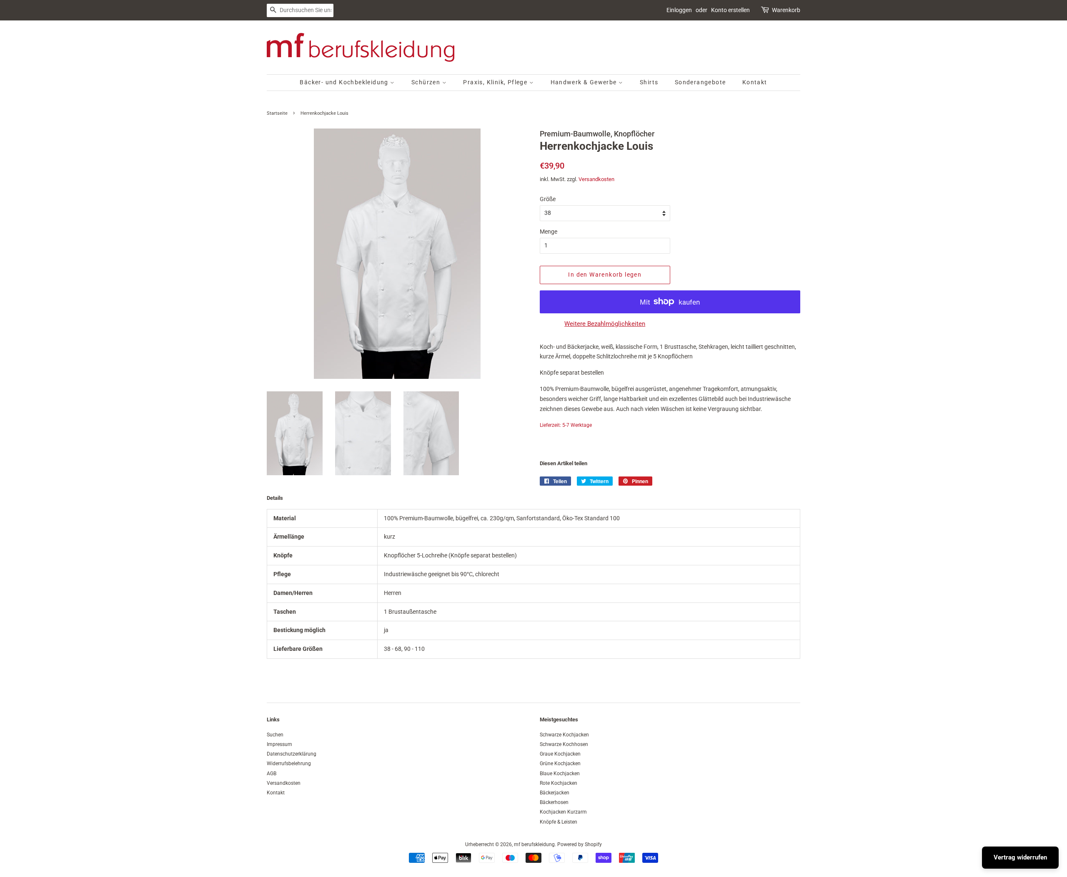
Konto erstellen (730, 10)
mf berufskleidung (534, 844)
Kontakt (754, 82)
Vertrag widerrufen (1020, 857)
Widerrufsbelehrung (289, 763)
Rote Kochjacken (558, 783)
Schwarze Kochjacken (564, 735)
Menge (548, 231)
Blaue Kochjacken (560, 773)
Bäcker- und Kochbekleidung (345, 82)
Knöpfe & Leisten (558, 822)
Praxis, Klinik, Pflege (496, 82)
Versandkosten (596, 179)
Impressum (279, 744)
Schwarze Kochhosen (564, 744)
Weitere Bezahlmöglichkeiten (604, 324)
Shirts (649, 82)
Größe (548, 199)
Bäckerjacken (554, 793)
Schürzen (426, 82)
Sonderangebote (700, 82)
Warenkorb (786, 10)
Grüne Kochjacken (560, 763)
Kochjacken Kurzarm (563, 812)
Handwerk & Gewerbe (585, 82)
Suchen (275, 735)
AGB (271, 773)
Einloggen (679, 10)
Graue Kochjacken (560, 754)
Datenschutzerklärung (291, 754)
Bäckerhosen (554, 802)
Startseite (277, 113)
